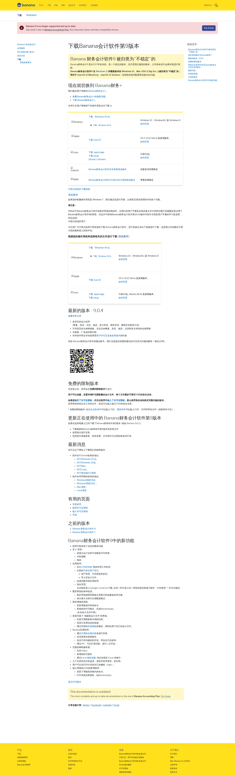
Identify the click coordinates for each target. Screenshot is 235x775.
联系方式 (173, 772)
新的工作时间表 (84, 567)
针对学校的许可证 (75, 761)
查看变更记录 (74, 316)
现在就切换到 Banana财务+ (200, 55)
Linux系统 (81, 490)
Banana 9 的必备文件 (26, 44)
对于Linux (81, 469)
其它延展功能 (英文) (25, 52)
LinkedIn (107, 705)
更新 (70, 768)
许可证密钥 (123, 768)
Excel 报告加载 (88, 657)
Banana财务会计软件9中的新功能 (202, 80)
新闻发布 (173, 768)
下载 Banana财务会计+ (83, 100)
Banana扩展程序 (23, 765)
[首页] (26, 5)
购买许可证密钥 (80, 507)
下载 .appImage (96, 152)
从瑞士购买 (72, 754)
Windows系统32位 (86, 483)
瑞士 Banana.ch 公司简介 (180, 761)
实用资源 (82, 5)
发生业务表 (93, 409)
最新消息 (192, 71)
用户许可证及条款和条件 (108, 335)
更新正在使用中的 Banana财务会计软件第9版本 (202, 66)
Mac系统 (81, 487)
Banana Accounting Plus (56, 29)
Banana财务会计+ (97, 91)
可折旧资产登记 (91, 570)
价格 (56, 5)
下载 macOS (95, 139)
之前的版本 (193, 77)
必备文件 (71, 5)
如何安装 (144, 123)
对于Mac (81, 466)
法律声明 (173, 765)
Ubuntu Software (97, 159)
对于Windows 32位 (86, 462)
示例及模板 (21, 761)
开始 (74, 514)
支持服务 (94, 5)
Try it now (165, 696)
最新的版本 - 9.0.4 (195, 58)
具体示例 (21, 56)
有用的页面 (193, 74)
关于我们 (173, 754)
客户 (74, 549)
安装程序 (76, 504)
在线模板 (92, 626)
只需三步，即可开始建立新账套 (131, 757)
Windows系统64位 (86, 480)
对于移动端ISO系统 (86, 473)
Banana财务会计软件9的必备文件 (132, 754)
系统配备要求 (31, 15)
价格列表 (71, 765)
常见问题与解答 (125, 765)
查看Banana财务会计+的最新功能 (88, 96)
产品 (41, 5)
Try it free (209, 28)
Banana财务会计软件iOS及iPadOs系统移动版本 (112, 180)
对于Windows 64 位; (87, 459)
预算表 (120, 409)
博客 (63, 5)
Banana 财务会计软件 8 (84, 528)
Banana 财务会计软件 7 (83, 532)
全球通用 (21, 48)
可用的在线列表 (88, 633)
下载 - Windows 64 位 (99, 116)
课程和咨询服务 (125, 772)
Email (116, 705)
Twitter (85, 705)
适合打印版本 (74, 681)
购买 (70, 757)
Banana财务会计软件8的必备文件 (132, 761)
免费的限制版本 (194, 62)
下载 (49, 5)
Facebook (96, 705)
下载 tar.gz (94, 155)
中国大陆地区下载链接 (79, 189)
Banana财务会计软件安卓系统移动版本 (108, 169)
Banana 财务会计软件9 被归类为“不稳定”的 (202, 50)
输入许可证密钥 (80, 511)
